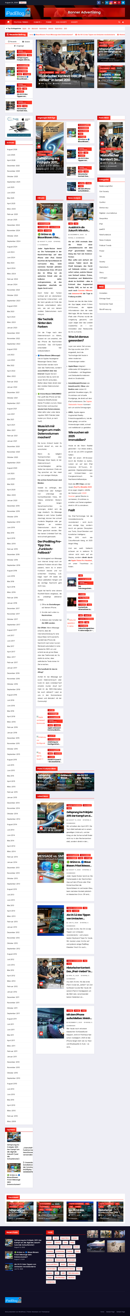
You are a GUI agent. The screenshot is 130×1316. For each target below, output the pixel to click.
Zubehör (20, 91)
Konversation (60, 1260)
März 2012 (11, 981)
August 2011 (12, 1019)
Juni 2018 (11, 576)
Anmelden (103, 293)
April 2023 (11, 317)
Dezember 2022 (13, 333)
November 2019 (13, 511)
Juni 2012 (11, 965)
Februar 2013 (12, 922)
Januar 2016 (12, 733)
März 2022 (11, 376)
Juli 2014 (10, 830)
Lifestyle (82, 594)
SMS (63, 1273)
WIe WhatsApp (60, 1277)
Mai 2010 (10, 1100)
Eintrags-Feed (104, 298)
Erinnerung (60, 1251)
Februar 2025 (12, 214)
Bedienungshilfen (23, 65)
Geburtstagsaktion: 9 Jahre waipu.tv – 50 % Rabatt (86, 630)
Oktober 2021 (12, 398)
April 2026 (11, 160)
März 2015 (11, 787)
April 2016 (11, 716)
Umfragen (27, 74)
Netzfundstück (22, 68)
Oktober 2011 (12, 1008)
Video (81, 186)
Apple (24, 28)
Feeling (69, 1251)
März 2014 (11, 851)
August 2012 (12, 954)
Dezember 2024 (13, 225)
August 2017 (12, 630)
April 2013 (11, 911)
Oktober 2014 (12, 814)
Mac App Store (83, 597)
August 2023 (12, 306)
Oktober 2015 (12, 749)
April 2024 (11, 268)
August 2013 (12, 889)
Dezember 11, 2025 (75, 1022)
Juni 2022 (11, 360)
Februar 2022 (12, 382)
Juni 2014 (11, 835)
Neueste (13, 42)
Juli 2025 (10, 187)
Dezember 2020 (13, 446)
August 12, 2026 (107, 55)
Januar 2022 (12, 387)
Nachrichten (43, 28)
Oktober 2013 (12, 878)
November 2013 (13, 873)
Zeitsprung (50, 1282)
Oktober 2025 (12, 176)
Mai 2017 (10, 646)
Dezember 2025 (13, 166)
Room (79, 1269)
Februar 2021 (12, 436)
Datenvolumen (66, 1247)
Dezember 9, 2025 (77, 234)
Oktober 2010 (12, 1073)
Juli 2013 (10, 895)
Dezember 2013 (13, 868)
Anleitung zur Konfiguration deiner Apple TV (54, 744)
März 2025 (11, 209)
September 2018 (13, 565)
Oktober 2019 (12, 517)
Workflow (71, 1277)
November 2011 (13, 1003)
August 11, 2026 (55, 83)
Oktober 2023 (12, 295)
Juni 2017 (11, 641)
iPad (19, 88)
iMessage (60, 1255)
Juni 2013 (11, 900)
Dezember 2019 (13, 506)
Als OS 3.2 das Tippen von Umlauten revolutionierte (23, 97)
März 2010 (11, 1111)
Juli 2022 (10, 355)
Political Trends (21, 22)
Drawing (50, 1251)
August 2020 (12, 468)
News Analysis (22, 71)
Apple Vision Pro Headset (81, 560)
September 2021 (13, 403)
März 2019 (11, 544)
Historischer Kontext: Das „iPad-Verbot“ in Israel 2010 (23, 111)
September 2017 (13, 625)
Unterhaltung (83, 625)
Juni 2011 (11, 1030)
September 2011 (13, 1013)
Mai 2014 (10, 841)
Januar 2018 (12, 603)
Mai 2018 (10, 581)
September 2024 (13, 241)
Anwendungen (53, 713)
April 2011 (11, 1040)
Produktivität (83, 601)
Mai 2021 (10, 419)
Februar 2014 (12, 857)
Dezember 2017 (13, 608)
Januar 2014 (12, 862)
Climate (37, 22)
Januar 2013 (12, 927)
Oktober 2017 (12, 619)
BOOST (49, 1242)
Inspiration (70, 1255)
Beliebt (27, 42)
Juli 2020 (10, 473)
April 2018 (11, 587)
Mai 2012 (10, 970)
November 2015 (13, 743)
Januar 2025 (12, 220)
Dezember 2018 (13, 554)
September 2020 (13, 463)
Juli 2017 (10, 635)
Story (29, 55)
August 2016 (12, 695)
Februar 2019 (12, 549)
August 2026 (12, 149)
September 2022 (13, 344)
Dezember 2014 (13, 803)
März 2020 (11, 495)
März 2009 (11, 1121)
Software (82, 604)
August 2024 (12, 247)
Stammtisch (21, 55)
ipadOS (102, 229)
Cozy (65, 1242)
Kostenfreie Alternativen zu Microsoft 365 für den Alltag (85, 610)
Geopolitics (103, 218)
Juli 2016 (10, 700)
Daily (72, 1242)
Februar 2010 (12, 1116)
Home (102, 1312)
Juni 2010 (11, 1094)
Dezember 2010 (13, 1062)
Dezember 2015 (13, 738)
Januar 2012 (12, 992)
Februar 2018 (12, 598)
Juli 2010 (10, 1089)
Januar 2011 (12, 1057)
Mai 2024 (11, 263)
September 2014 (13, 819)
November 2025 (13, 171)
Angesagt (20, 46)
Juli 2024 (11, 252)
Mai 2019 (10, 533)
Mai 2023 (10, 311)
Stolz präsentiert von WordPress (15, 1312)
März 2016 (11, 722)
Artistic (75, 1238)
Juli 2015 (10, 765)
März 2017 (11, 657)
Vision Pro (58, 753)
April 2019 (11, 538)
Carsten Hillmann (85, 290)
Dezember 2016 (13, 673)
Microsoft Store (52, 1264)
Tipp (24, 88)
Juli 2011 (10, 1024)
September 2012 (13, 949)
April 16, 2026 (67, 781)
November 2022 (13, 338)
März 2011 (11, 1046)
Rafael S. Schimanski (73, 83)
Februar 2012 (12, 986)
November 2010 (13, 1067)
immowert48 (77, 294)
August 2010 (12, 1084)
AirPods (51, 710)
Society (74, 22)
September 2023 (13, 301)
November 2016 (13, 679)
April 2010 (11, 1105)
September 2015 (13, 754)
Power (48, 22)
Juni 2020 (11, 479)
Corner (58, 1242)
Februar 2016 (12, 727)
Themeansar (45, 1312)
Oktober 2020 (12, 457)
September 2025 (13, 182)
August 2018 (12, 571)
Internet (50, 28)
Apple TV (51, 736)
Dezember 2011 (13, 997)
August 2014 (12, 824)
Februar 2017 (12, 662)
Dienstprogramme (84, 579)
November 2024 (13, 230)
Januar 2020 (12, 500)
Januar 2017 (12, 668)
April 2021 (11, 425)
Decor (77, 1247)
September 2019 (13, 522)
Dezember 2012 (13, 932)
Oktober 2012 (12, 943)
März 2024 (11, 274)
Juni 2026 (11, 155)
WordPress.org (105, 309)
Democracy (103, 208)
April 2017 (11, 652)
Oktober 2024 (12, 236)
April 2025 (11, 203)
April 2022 (11, 371)
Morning (71, 1264)
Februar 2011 (12, 1051)
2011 (65, 28)
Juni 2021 (11, 414)
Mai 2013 (10, 905)
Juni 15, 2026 (48, 781)
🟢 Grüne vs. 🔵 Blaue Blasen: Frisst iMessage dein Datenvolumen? (69, 80)
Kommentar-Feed (106, 304)
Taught (49, 1277)
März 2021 (11, 430)
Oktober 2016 (12, 684)
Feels (77, 1251)
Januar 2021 (12, 441)
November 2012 (13, 938)
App (70, 223)
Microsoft (35, 28)
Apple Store (58, 28)
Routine (49, 1273)
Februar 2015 (12, 792)
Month (63, 1264)
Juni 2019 (11, 527)
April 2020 (11, 490)
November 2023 (13, 290)
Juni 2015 (11, 770)
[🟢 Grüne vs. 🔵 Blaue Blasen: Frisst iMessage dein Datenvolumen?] (14, 1168)
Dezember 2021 (13, 392)
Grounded (50, 1255)
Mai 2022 (10, 365)
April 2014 (11, 846)
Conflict (102, 202)
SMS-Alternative (73, 1273)
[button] (119, 22)
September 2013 (13, 884)
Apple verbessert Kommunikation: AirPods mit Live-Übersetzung (54, 731)
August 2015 (12, 760)
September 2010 (13, 1078)
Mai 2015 (10, 776)
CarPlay (81, 183)
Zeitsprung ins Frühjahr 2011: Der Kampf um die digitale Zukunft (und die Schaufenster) (110, 53)
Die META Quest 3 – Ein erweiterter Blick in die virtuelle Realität (54, 762)
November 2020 (13, 452)
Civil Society (61, 22)
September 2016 (13, 689)
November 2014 (13, 808)
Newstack (35, 1312)
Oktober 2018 (12, 560)
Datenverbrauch (52, 1247)
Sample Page (110, 1312)
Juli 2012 (10, 959)
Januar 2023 (12, 328)
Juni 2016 (11, 706)
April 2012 (11, 976)
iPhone (88, 183)
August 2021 (12, 409)
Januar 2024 (12, 284)
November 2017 (13, 614)
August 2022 (12, 349)
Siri (29, 28)
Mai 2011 (10, 1035)
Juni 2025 (11, 193)
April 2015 (11, 781)
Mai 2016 (10, 711)
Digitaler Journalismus (22, 51)
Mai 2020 (10, 484)
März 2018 (11, 592)
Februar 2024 (12, 279)
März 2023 (11, 322)
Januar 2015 (12, 797)
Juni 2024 (11, 257)
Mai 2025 (10, 198)
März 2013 (11, 916)
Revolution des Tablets (66, 1269)
